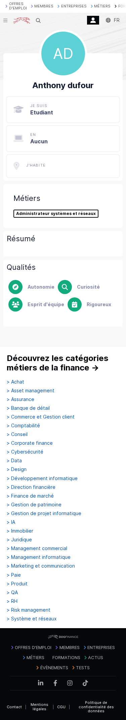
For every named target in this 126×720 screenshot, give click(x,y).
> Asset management (30, 390)
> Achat (15, 382)
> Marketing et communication (41, 566)
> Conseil (17, 434)
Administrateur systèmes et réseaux (56, 214)
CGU (61, 707)
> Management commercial (37, 548)
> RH (12, 601)
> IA (11, 522)
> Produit (17, 583)
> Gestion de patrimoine (34, 504)
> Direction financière (31, 487)
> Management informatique (39, 557)
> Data (14, 460)
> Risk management (28, 610)
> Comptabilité (23, 425)
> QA (12, 592)
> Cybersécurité (25, 452)
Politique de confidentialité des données (96, 706)
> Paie (14, 575)
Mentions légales (39, 706)
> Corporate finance (30, 443)
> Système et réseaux (32, 618)
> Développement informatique (42, 478)
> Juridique (19, 539)
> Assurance (20, 399)
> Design (17, 469)
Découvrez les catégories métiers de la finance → (58, 362)
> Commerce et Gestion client (41, 417)
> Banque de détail (28, 408)
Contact (14, 707)
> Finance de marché (30, 496)
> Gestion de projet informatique (44, 513)
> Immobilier (20, 531)
